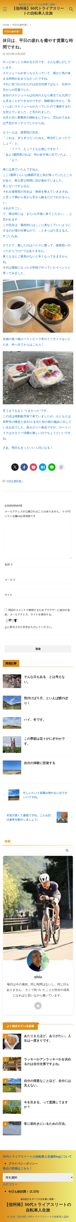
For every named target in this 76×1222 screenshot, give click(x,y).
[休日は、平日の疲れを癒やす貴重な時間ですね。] (42, 467)
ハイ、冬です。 (35, 719)
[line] (52, 467)
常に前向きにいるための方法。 (46, 1124)
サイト (8, 595)
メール (10, 579)
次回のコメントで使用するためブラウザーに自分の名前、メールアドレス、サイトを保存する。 (37, 612)
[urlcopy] (61, 467)
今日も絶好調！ (14, 481)
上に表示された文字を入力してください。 (29, 627)
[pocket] (33, 467)
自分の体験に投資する (39, 763)
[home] (38, 1005)
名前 (9, 564)
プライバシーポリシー (23, 1163)
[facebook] (24, 467)
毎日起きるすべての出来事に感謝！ (38, 1199)
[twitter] (15, 467)
